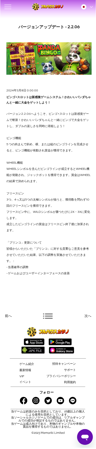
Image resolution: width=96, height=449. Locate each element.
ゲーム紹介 (26, 364)
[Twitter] (48, 400)
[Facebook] (23, 400)
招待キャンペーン (64, 363)
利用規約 (70, 382)
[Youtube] (60, 400)
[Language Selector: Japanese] (87, 7)
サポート (70, 370)
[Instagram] (36, 400)
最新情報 (25, 370)
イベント (25, 382)
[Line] (72, 400)
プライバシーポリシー (61, 376)
